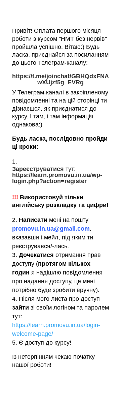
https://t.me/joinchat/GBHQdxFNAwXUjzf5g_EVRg (60, 79)
